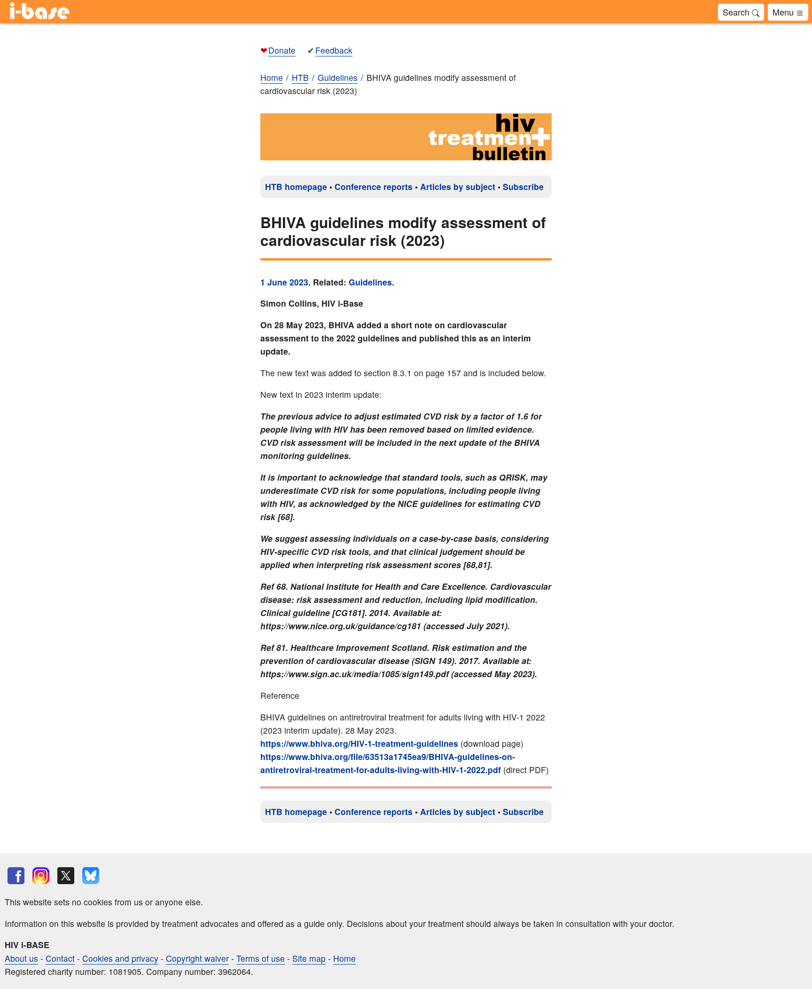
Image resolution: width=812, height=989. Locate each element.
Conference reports (374, 186)
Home (271, 77)
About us (21, 958)
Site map (309, 958)
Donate (282, 50)
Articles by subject (457, 186)
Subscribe (523, 186)
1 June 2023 (284, 282)
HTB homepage (296, 186)
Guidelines (370, 282)
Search (737, 12)
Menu (784, 12)
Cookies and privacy (120, 958)
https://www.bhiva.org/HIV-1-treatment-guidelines (359, 743)
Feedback (333, 50)
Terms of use (260, 958)
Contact (60, 958)
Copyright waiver (197, 958)
